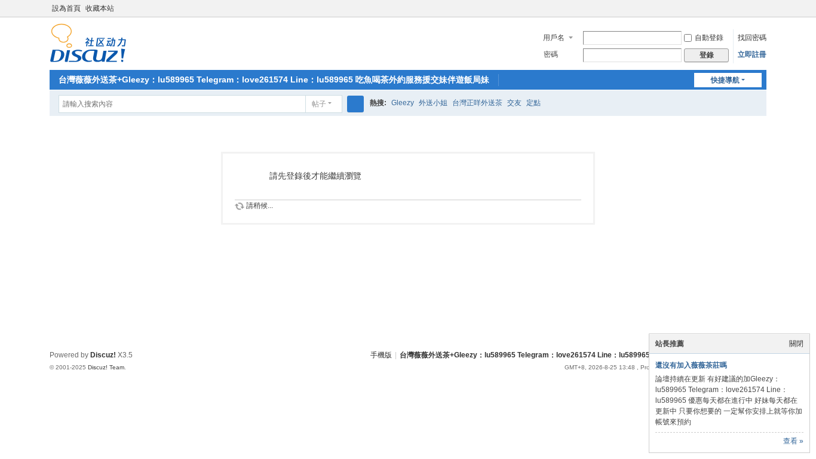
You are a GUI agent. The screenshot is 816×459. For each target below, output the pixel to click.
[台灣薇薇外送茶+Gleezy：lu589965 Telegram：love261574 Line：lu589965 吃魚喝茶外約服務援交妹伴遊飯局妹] (88, 42)
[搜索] (355, 104)
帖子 (319, 104)
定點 (533, 103)
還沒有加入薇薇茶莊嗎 (691, 365)
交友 (514, 103)
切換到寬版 (761, 13)
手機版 (381, 355)
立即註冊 (752, 54)
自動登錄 (709, 37)
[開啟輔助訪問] (750, 8)
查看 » (793, 441)
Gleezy (402, 103)
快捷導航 (725, 80)
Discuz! (103, 355)
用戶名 (554, 37)
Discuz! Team (106, 367)
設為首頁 (66, 8)
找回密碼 (752, 37)
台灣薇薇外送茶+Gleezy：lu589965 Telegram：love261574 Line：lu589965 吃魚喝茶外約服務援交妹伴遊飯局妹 (274, 79)
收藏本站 (99, 8)
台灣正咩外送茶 (477, 103)
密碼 (551, 54)
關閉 (796, 343)
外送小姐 (433, 103)
